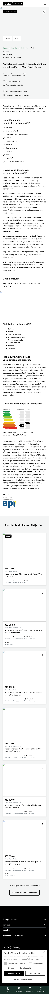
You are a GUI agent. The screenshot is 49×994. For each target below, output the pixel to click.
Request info (41, 991)
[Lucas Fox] (13, 4)
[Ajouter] (44, 12)
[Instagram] (13, 947)
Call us (8, 991)
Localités (6, 930)
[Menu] (45, 3)
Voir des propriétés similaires (16, 91)
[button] (42, 549)
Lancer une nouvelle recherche (17, 95)
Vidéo (17, 38)
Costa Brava (15, 48)
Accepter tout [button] (14, 973)
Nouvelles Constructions (13, 935)
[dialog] (24, 966)
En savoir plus (34, 959)
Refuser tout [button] (35, 973)
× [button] (44, 952)
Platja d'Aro (24, 48)
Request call (30, 991)
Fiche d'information (13, 81)
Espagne (6, 48)
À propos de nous (10, 919)
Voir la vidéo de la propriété (24, 308)
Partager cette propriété (14, 85)
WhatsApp (19, 991)
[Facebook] (4, 947)
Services (6, 925)
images (7, 38)
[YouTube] (18, 947)
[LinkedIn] (9, 947)
